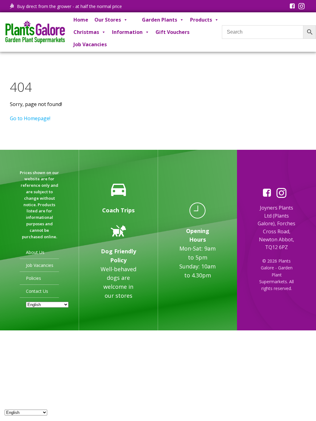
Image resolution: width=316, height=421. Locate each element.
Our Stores (107, 19)
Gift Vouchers (172, 32)
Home (80, 19)
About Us (35, 252)
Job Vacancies (90, 44)
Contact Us (37, 291)
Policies (33, 278)
